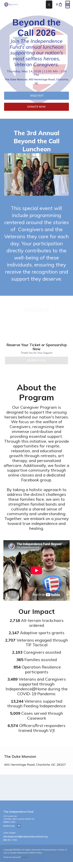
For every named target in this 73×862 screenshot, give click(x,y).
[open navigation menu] (68, 4)
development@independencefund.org (25, 836)
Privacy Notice (49, 849)
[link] (36, 96)
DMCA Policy (36, 852)
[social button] (49, 5)
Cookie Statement (19, 852)
